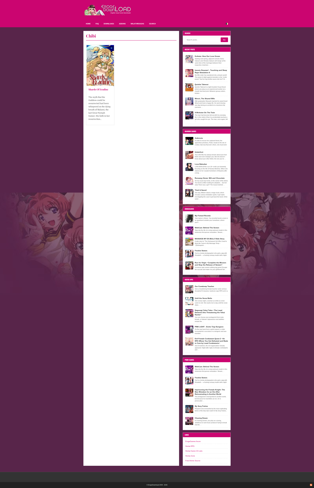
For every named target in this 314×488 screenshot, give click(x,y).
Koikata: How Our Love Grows (207, 56)
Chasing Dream (201, 418)
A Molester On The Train (205, 113)
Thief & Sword (201, 190)
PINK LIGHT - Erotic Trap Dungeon (209, 327)
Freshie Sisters (201, 251)
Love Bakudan (201, 164)
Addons (122, 24)
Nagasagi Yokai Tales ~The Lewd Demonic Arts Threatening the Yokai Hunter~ (210, 312)
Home (88, 24)
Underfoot (199, 152)
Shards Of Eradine (98, 89)
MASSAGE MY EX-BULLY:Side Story (209, 239)
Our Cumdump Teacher (204, 286)
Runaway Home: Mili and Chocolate (210, 178)
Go (224, 40)
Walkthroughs (137, 24)
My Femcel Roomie (203, 216)
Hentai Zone (190, 456)
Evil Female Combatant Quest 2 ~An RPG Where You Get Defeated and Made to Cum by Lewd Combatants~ (211, 341)
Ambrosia (199, 138)
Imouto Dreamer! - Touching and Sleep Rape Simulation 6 (211, 71)
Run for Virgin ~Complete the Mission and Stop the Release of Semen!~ (210, 264)
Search (152, 24)
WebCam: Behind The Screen (207, 228)
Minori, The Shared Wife (205, 99)
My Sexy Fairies (201, 406)
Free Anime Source (192, 461)
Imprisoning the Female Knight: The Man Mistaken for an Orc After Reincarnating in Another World (210, 392)
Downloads (109, 24)
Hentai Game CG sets (193, 451)
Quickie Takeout (201, 84)
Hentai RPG (190, 446)
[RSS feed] (311, 485)
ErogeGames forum (193, 441)
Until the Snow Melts (203, 298)
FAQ (97, 24)
